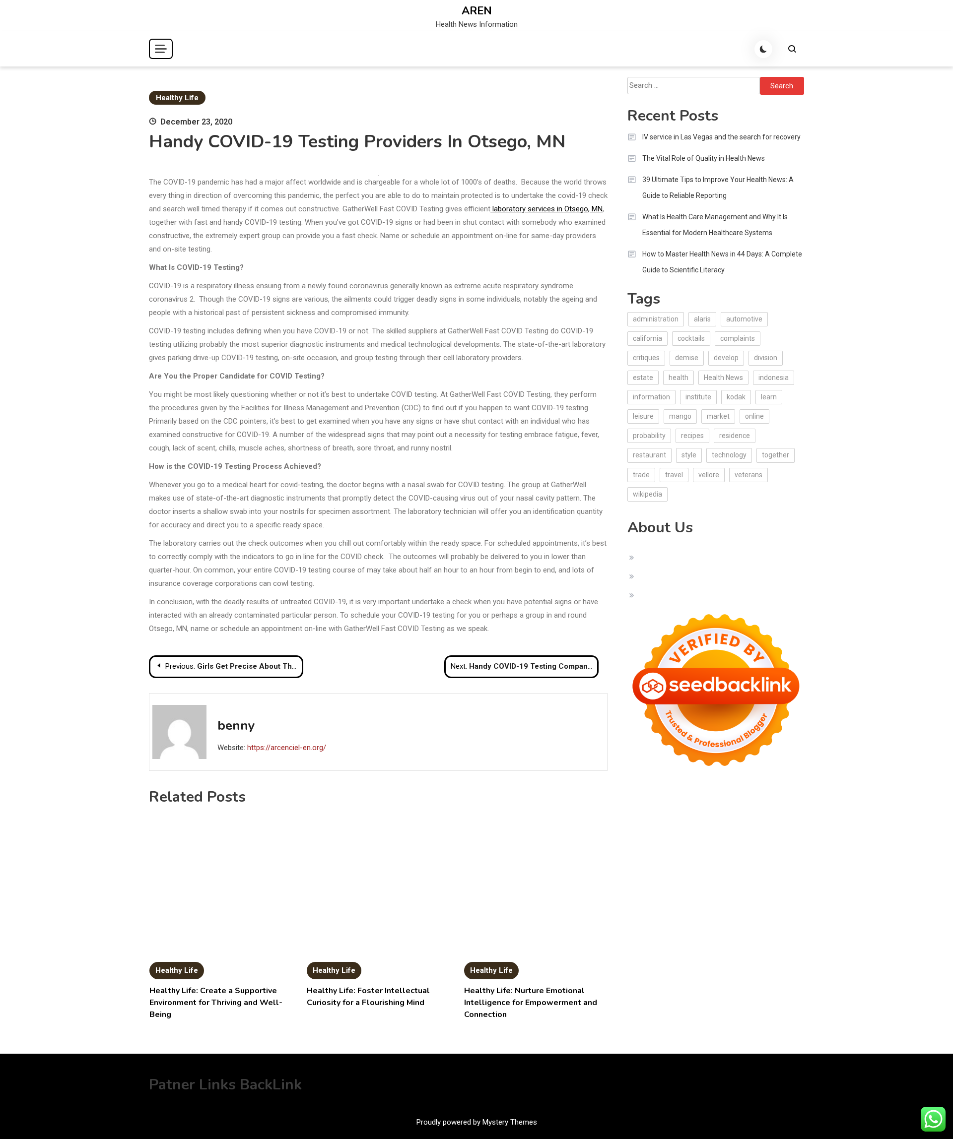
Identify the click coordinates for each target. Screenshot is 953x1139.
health (678, 377)
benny (236, 725)
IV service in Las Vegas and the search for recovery (721, 137)
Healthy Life (177, 97)
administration (656, 319)
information (651, 397)
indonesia (773, 377)
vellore (708, 475)
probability (649, 436)
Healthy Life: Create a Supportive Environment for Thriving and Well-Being (215, 1002)
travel (674, 475)
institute (698, 397)
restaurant (649, 455)
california (647, 338)
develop (726, 358)
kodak (736, 397)
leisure (643, 416)
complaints (737, 338)
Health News (723, 377)
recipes (692, 436)
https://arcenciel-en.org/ (286, 747)
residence (734, 436)
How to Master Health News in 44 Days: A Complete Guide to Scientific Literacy (722, 262)
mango (680, 416)
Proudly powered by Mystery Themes (476, 1122)
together (775, 455)
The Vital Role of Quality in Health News (703, 158)
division (765, 358)
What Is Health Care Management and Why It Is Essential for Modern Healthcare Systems (715, 225)
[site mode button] (763, 49)
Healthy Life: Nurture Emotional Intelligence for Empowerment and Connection (530, 1002)
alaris (702, 319)
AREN (477, 10)
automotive (744, 319)
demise (686, 358)
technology (729, 455)
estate (643, 377)
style (688, 455)
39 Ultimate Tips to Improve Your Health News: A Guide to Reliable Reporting (718, 187)
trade (641, 475)
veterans (748, 475)
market (718, 416)
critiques (646, 358)
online (754, 416)
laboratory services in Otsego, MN (546, 208)
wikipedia (647, 494)
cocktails (691, 338)
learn (769, 397)
